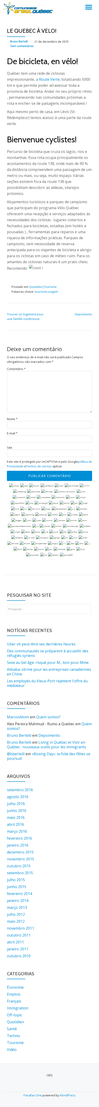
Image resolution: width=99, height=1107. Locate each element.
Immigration (17, 1008)
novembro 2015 (20, 859)
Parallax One (32, 1095)
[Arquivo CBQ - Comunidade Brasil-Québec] (29, 8)
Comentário (16, 369)
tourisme (41, 291)
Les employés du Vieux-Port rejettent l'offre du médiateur (47, 683)
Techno (13, 1035)
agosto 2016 (17, 796)
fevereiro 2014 (19, 893)
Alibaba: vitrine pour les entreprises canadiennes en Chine (49, 672)
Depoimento (83, 314)
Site (9, 447)
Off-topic (14, 1014)
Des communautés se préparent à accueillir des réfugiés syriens (47, 653)
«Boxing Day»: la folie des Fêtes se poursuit (48, 756)
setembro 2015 (20, 872)
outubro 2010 (19, 955)
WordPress (68, 1095)
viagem (53, 291)
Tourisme (50, 287)
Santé (12, 1028)
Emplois (13, 994)
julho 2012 (16, 914)
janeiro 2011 (17, 949)
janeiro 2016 (17, 845)
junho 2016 (16, 810)
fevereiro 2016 (19, 838)
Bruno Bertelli (19, 41)
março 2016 (17, 831)
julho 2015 (16, 879)
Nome (12, 419)
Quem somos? (48, 716)
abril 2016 (15, 824)
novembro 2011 (20, 928)
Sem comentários (22, 46)
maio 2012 (16, 921)
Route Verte (49, 79)
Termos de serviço (39, 466)
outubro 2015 (19, 865)
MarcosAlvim (18, 716)
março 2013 (17, 907)
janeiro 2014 (17, 900)
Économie (15, 987)
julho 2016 (16, 803)
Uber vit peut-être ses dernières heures (41, 644)
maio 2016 (16, 817)
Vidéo (12, 1049)
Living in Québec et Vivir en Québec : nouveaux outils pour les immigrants (46, 744)
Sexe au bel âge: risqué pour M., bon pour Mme (48, 662)
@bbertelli (16, 753)
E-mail (12, 433)
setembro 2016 (20, 789)
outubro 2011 (19, 935)
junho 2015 (16, 886)
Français (14, 1001)
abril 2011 (15, 942)
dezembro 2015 (20, 852)
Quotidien (36, 287)
